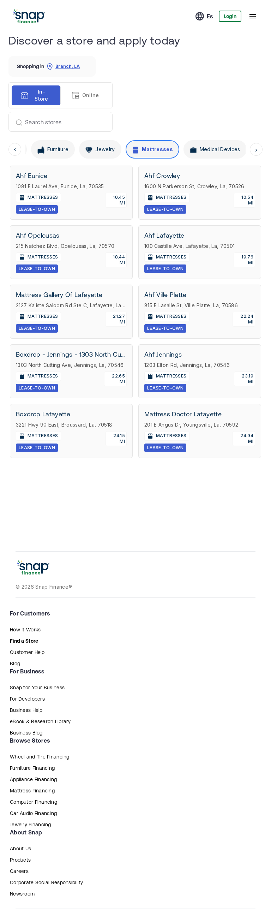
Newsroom (22, 894)
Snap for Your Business (37, 687)
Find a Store (24, 641)
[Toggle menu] (253, 16)
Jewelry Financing (30, 824)
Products (20, 860)
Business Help (26, 710)
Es (210, 16)
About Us (20, 848)
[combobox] (58, 122)
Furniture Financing (32, 768)
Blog (15, 663)
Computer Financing (33, 802)
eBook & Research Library (40, 721)
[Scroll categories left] (14, 149)
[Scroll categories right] (256, 149)
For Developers (27, 699)
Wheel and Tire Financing (40, 757)
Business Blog (26, 733)
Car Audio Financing (33, 813)
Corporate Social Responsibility (46, 882)
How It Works (25, 629)
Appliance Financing (33, 779)
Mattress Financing (32, 790)
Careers (19, 871)
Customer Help (27, 652)
